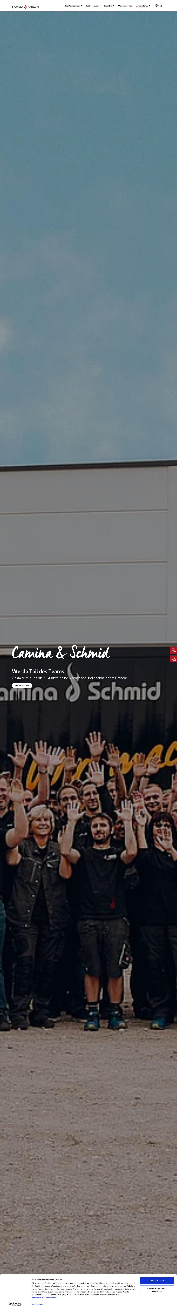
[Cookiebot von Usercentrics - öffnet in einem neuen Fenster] (15, 1304)
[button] (73, 5)
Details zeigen (37, 1304)
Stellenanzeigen (22, 685)
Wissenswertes (125, 5)
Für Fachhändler (93, 5)
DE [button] (161, 5)
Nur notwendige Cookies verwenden (157, 1290)
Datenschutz (50, 1298)
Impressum (37, 1298)
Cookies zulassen (157, 1281)
